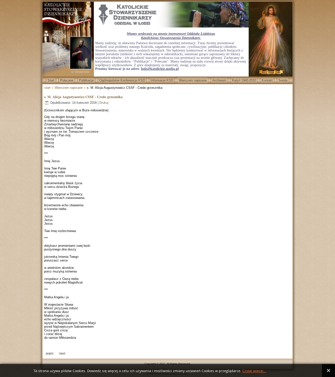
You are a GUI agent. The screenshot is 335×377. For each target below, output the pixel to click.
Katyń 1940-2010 (244, 80)
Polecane (66, 80)
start (47, 88)
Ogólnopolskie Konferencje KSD (122, 80)
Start (51, 80)
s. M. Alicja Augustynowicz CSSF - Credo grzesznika (83, 96)
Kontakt (267, 80)
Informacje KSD (162, 80)
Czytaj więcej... (254, 371)
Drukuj (103, 102)
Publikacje (86, 80)
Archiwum (219, 80)
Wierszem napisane (193, 80)
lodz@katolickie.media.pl (160, 69)
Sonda (282, 80)
